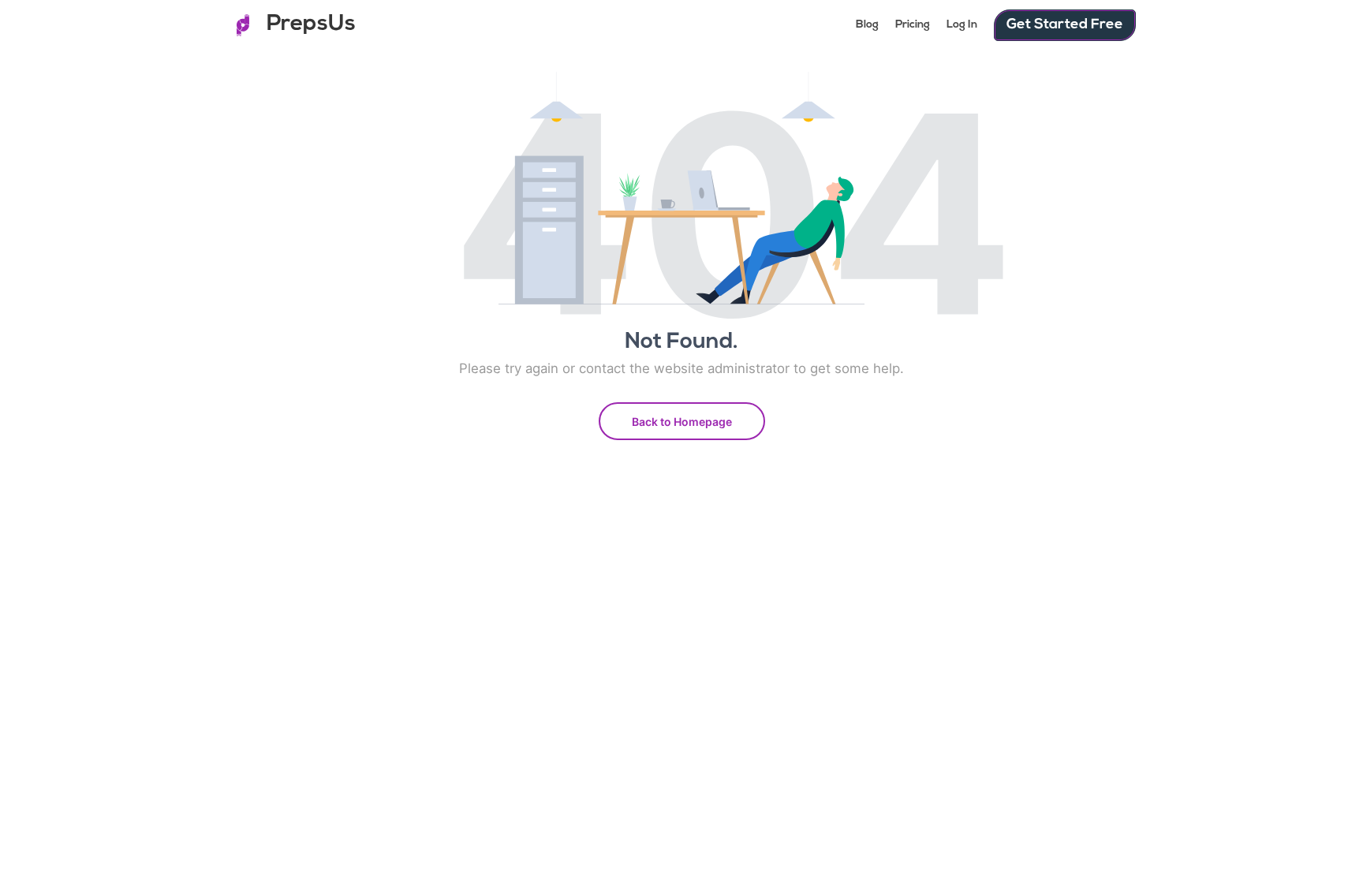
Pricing (912, 25)
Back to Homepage (682, 421)
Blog (867, 25)
